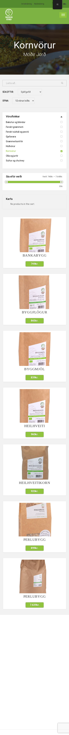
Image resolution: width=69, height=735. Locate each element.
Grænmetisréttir (14, 141)
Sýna (5, 100)
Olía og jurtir (12, 156)
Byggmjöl (34, 369)
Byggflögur (34, 312)
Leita (62, 83)
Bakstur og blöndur (15, 122)
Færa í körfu (32, 263)
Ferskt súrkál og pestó (17, 132)
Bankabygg (35, 255)
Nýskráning (39, 4)
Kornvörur (11, 151)
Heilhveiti (34, 426)
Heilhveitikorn (34, 483)
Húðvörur (10, 146)
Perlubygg (34, 540)
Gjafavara (11, 136)
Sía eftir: (8, 92)
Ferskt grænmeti (14, 127)
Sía (60, 186)
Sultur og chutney (15, 160)
